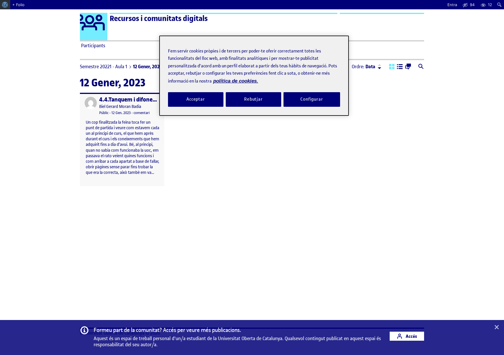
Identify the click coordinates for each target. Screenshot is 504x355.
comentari (142, 112)
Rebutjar (253, 99)
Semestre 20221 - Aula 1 (103, 66)
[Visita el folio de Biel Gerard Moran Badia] (91, 103)
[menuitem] (5, 4)
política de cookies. (235, 81)
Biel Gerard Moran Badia (120, 106)
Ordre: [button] (363, 66)
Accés (411, 336)
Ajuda (318, 45)
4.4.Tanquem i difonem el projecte (142, 99)
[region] (254, 76)
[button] (392, 67)
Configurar (311, 99)
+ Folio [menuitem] (18, 4)
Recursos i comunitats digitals (159, 18)
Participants (93, 45)
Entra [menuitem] (452, 4)
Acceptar (195, 99)
